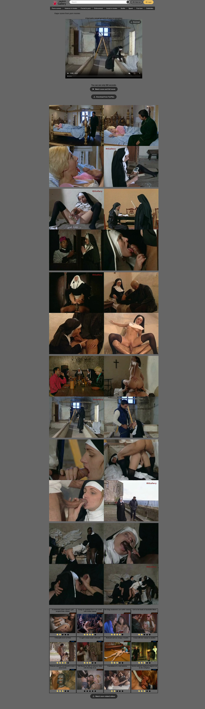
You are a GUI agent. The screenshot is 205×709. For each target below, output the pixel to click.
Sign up (137, 2)
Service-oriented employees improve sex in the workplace (144, 667)
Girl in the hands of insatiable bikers (144, 609)
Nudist (123, 8)
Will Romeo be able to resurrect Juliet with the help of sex (90, 667)
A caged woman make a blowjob (89, 638)
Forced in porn (86, 8)
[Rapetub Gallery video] (60, 4)
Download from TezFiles (105, 97)
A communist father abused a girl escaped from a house (63, 610)
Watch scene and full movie (105, 89)
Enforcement (98, 8)
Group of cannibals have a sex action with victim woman (90, 610)
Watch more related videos (105, 696)
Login (150, 2)
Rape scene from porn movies (67, 13)
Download (136, 22)
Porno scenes (56, 8)
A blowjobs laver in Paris (63, 638)
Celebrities (149, 8)
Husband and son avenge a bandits (117, 638)
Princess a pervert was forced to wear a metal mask (62, 667)
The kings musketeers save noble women (117, 609)
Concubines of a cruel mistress (117, 666)
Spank (131, 8)
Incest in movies (111, 8)
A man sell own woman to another (144, 638)
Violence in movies (71, 8)
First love (139, 8)
